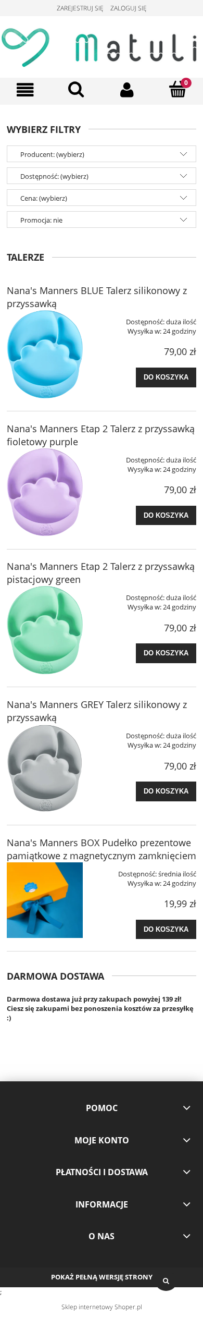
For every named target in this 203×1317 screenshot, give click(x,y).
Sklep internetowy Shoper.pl (101, 1306)
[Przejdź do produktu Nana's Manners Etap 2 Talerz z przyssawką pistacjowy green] (45, 630)
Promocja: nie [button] (41, 220)
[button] (25, 90)
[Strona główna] (101, 45)
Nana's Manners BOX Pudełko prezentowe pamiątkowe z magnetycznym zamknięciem (101, 849)
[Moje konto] (127, 90)
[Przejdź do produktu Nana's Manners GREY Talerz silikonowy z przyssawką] (45, 768)
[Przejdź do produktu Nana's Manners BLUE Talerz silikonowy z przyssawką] (45, 354)
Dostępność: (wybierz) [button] (54, 176)
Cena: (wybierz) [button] (43, 198)
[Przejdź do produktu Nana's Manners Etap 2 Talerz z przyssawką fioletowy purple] (45, 492)
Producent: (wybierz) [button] (52, 154)
